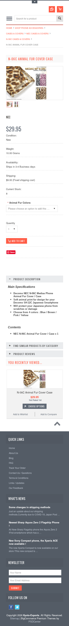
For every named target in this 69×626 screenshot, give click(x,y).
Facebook (11, 607)
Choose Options (36, 406)
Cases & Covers (15, 33)
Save (12, 252)
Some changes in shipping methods (29, 507)
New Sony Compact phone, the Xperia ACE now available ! (33, 542)
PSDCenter (34, 621)
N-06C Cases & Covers (18, 38)
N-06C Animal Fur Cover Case (34, 392)
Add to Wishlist (20, 414)
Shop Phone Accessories (29, 27)
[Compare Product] (52, 9)
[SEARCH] (59, 18)
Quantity (10, 223)
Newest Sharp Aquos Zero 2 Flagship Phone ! (34, 524)
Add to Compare (48, 414)
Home (9, 27)
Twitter (17, 607)
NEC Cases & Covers (37, 33)
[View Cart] (60, 9)
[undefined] (26, 99)
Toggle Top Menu (34, 2)
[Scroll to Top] (58, 425)
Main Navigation (9, 18)
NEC (8, 117)
